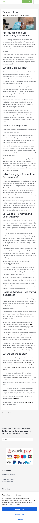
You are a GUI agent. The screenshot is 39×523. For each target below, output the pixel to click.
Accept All (19, 509)
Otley (9, 367)
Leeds (20, 378)
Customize (19, 514)
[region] (19, 507)
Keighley (18, 362)
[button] (27, 1)
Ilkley (23, 362)
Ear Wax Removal (11, 15)
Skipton (29, 362)
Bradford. (17, 367)
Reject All (19, 519)
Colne (33, 365)
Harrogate (15, 378)
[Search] (32, 439)
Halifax (27, 378)
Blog (4, 15)
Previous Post (6, 413)
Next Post (34, 413)
